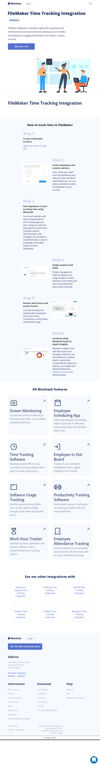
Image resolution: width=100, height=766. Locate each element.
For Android (42, 702)
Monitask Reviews (12, 674)
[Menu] (90, 3)
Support (69, 689)
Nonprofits (12, 714)
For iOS (40, 706)
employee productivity (62, 371)
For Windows (42, 689)
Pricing (11, 693)
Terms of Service (15, 698)
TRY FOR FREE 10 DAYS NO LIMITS (25, 646)
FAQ (68, 693)
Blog (10, 706)
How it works (13, 689)
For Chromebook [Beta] (47, 710)
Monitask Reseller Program (19, 718)
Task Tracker (13, 702)
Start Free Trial (21, 46)
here (60, 733)
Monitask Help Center (75, 698)
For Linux (41, 698)
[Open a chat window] (94, 760)
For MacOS (41, 693)
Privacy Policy (12, 726)
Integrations (13, 710)
